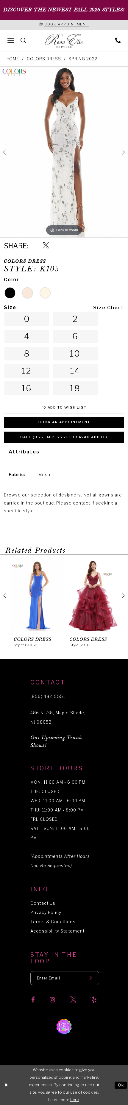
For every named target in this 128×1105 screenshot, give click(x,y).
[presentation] (51, 595)
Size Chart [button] (108, 308)
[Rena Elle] (64, 41)
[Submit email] (90, 978)
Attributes (24, 452)
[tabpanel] (64, 152)
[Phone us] (118, 40)
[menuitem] (11, 40)
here (74, 1100)
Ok (121, 1085)
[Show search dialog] (23, 40)
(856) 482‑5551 (47, 696)
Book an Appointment (64, 422)
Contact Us (42, 903)
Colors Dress (44, 58)
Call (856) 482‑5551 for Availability (64, 437)
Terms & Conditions (53, 921)
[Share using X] (46, 246)
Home (13, 58)
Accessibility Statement (57, 931)
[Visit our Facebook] (33, 1000)
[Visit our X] (73, 1000)
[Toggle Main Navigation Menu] (11, 40)
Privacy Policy (45, 912)
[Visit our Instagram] (52, 1000)
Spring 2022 (82, 58)
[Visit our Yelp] (94, 1000)
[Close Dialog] (6, 1085)
